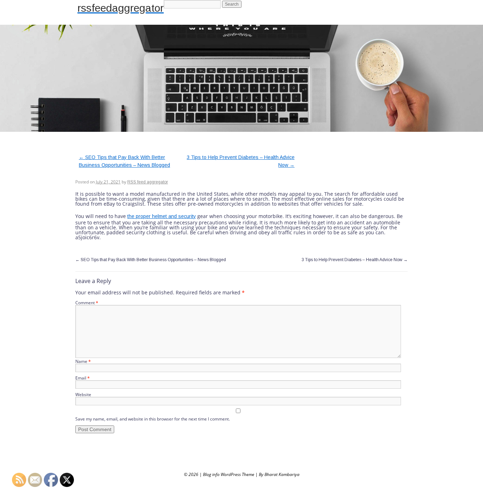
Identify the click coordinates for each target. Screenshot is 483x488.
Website (83, 395)
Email (82, 378)
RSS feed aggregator (147, 182)
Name (83, 361)
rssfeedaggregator (120, 8)
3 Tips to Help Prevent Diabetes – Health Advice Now (355, 259)
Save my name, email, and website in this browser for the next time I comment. (152, 419)
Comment (86, 303)
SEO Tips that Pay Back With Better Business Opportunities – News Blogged (150, 259)
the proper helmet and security (161, 216)
